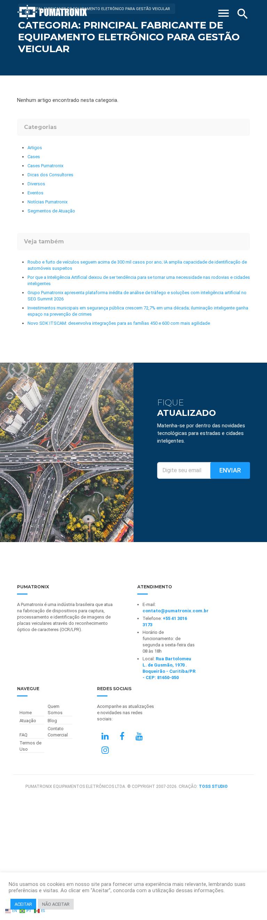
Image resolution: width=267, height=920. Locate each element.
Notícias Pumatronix (47, 201)
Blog (52, 720)
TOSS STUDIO (213, 786)
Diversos (36, 183)
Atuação (27, 720)
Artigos (34, 147)
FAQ (23, 734)
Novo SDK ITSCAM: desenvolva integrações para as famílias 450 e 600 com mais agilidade (118, 323)
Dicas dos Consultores (50, 174)
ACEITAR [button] (23, 904)
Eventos (35, 192)
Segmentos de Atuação (51, 210)
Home (25, 712)
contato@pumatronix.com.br (176, 610)
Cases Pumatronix (45, 165)
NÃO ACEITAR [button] (56, 904)
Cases (33, 156)
